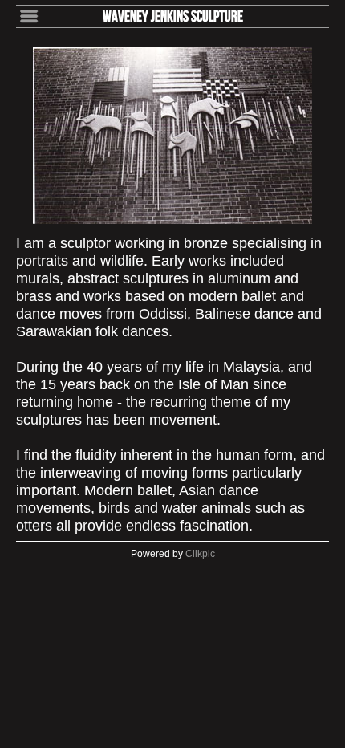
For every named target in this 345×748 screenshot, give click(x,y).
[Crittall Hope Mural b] (172, 135)
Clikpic (200, 553)
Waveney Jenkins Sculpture (173, 16)
